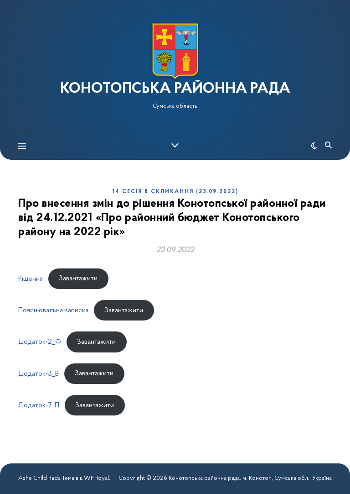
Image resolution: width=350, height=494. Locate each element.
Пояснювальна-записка (53, 310)
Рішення (30, 278)
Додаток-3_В (38, 373)
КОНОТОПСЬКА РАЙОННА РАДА (175, 89)
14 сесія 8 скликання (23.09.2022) (175, 191)
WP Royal (96, 478)
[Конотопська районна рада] (175, 51)
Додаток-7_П (38, 405)
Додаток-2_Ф (39, 342)
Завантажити (78, 278)
